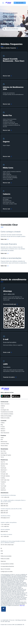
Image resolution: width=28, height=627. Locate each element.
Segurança (3, 561)
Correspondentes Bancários (7, 566)
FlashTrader (3, 468)
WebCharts (3, 490)
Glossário (3, 430)
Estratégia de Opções (6, 455)
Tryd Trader (3, 486)
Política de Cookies (5, 417)
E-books (3, 426)
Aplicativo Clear (4, 464)
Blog (2, 424)
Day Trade (3, 451)
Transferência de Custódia (7, 411)
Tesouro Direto (4, 445)
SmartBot (3, 488)
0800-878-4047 (4, 512)
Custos (2, 407)
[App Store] (16, 396)
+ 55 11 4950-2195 (5, 497)
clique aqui (22, 605)
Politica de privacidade (6, 556)
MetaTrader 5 (4, 470)
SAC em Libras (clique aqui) (7, 544)
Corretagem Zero (5, 409)
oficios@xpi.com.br (5, 517)
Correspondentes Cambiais (7, 563)
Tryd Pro (3, 484)
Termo (2, 457)
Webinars (3, 428)
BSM (2, 551)
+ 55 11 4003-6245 (5, 524)
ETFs (2, 439)
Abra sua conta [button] (19, 2)
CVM (2, 553)
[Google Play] (5, 396)
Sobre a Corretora (5, 403)
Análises (3, 422)
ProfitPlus (3, 478)
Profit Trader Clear (5, 480)
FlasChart (3, 466)
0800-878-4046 (4, 505)
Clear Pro (3, 462)
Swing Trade (3, 453)
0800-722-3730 (4, 510)
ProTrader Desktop (5, 476)
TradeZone (3, 482)
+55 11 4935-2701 (5, 536)
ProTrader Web (4, 474)
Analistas (3, 405)
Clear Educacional (5, 432)
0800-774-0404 (4, 503)
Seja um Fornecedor (5, 569)
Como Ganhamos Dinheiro (7, 413)
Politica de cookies (5, 558)
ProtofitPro (3, 472)
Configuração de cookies (6, 571)
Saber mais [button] (4, 239)
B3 (1, 548)
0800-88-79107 (4, 531)
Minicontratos (4, 441)
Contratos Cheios (5, 443)
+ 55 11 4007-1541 (5, 526)
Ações (2, 437)
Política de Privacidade (6, 415)
